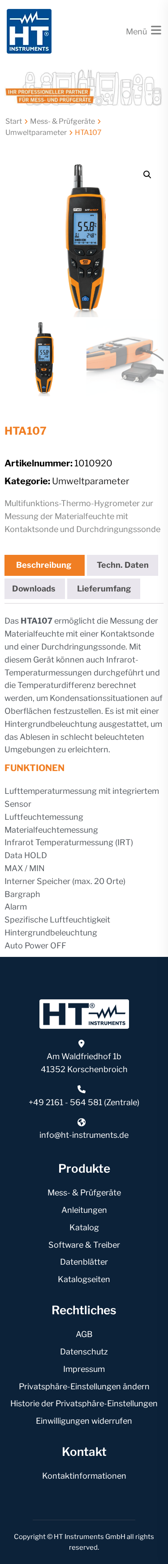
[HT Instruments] (29, 30)
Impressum (84, 1369)
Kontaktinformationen (84, 1475)
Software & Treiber (84, 1245)
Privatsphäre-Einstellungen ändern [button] (84, 1386)
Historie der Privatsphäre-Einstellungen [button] (84, 1403)
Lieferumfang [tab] (104, 588)
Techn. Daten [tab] (123, 565)
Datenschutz (84, 1351)
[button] (147, 175)
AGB (84, 1334)
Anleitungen (84, 1210)
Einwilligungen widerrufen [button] (84, 1421)
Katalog (84, 1227)
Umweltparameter (36, 132)
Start (13, 121)
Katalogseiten (84, 1279)
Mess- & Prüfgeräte (62, 121)
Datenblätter (84, 1261)
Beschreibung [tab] (43, 565)
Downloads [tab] (34, 588)
